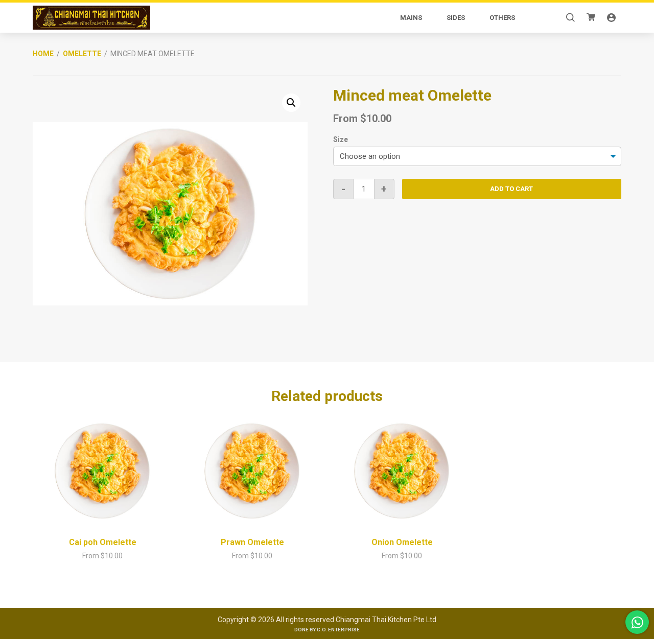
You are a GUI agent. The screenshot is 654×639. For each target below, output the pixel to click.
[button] (291, 102)
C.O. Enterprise (338, 629)
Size (340, 139)
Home (43, 54)
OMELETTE (82, 54)
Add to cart (511, 189)
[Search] (570, 18)
